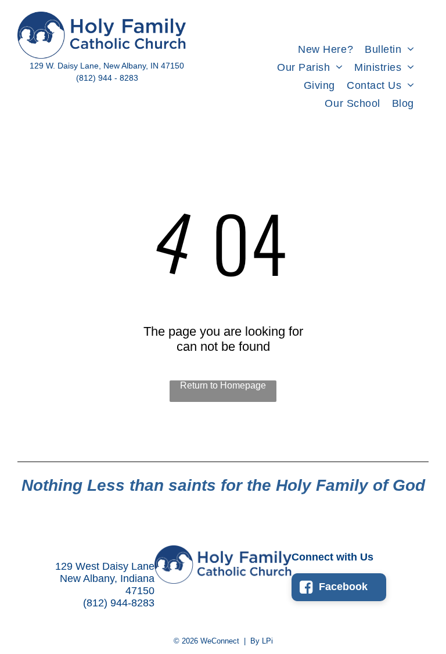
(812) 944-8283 (118, 603)
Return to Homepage (223, 385)
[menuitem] (325, 50)
